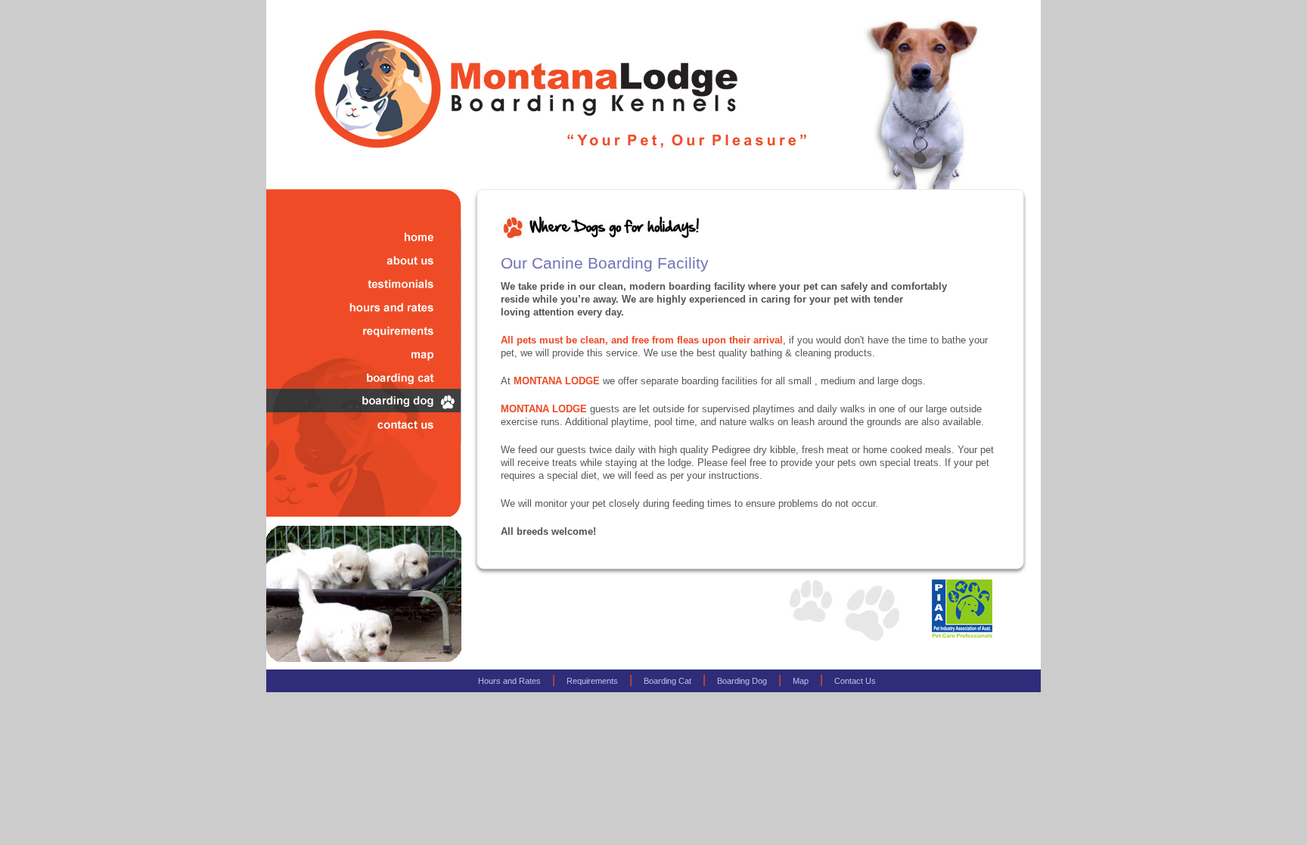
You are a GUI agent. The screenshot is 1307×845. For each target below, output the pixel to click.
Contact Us (855, 680)
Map (801, 680)
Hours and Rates (509, 680)
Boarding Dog (742, 680)
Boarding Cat (667, 680)
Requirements (592, 680)
